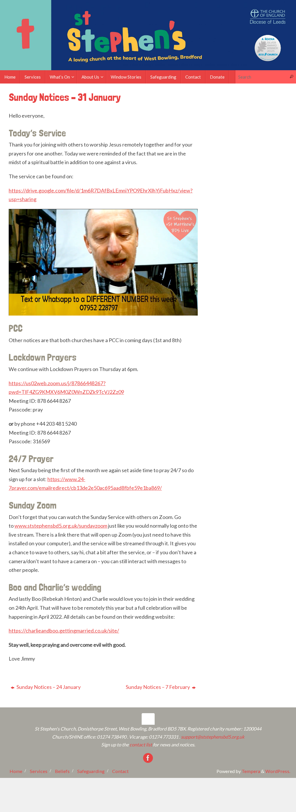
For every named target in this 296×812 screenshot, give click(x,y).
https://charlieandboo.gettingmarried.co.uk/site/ (64, 630)
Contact (120, 771)
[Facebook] (148, 758)
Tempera (251, 771)
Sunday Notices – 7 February (158, 687)
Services (38, 771)
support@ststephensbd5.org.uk (212, 736)
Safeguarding (91, 771)
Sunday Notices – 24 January (48, 687)
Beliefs (62, 771)
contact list (141, 744)
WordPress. (277, 771)
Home (16, 771)
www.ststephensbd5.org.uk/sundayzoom (60, 525)
